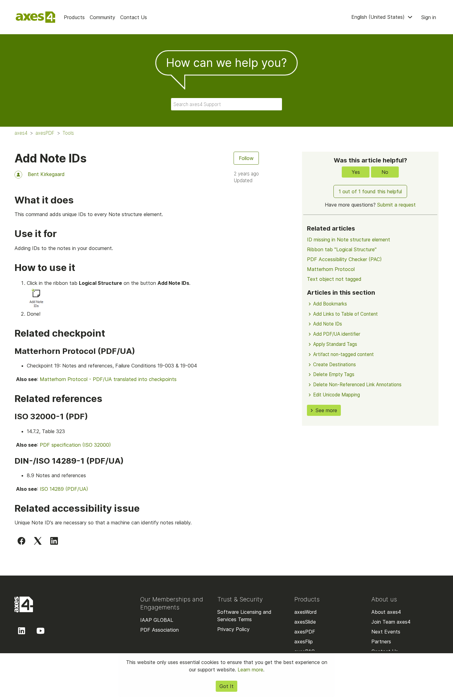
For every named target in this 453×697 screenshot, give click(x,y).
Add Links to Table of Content (345, 314)
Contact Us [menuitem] (133, 17)
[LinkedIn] (54, 541)
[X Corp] (38, 541)
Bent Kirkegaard (46, 174)
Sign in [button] (428, 17)
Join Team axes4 (390, 622)
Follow (246, 158)
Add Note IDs (327, 324)
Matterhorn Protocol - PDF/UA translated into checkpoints (108, 379)
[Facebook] (21, 541)
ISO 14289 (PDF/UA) (64, 489)
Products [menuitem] (74, 17)
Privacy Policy (233, 629)
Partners (381, 641)
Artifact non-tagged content (343, 354)
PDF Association (159, 630)
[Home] (35, 17)
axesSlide (305, 622)
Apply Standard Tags (335, 344)
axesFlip (303, 641)
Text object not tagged (334, 279)
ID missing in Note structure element (348, 239)
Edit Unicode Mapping (336, 395)
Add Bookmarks (330, 304)
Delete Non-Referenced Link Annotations (357, 384)
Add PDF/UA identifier (336, 334)
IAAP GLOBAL (156, 620)
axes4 (20, 133)
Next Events (385, 632)
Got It (226, 686)
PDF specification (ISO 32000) (75, 445)
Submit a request (396, 205)
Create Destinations (334, 364)
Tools (68, 133)
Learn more (250, 669)
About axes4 (386, 612)
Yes (356, 172)
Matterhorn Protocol (331, 269)
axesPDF (45, 133)
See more (326, 410)
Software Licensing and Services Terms (244, 615)
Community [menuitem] (102, 17)
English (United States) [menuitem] (378, 17)
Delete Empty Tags (333, 374)
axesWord (305, 612)
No (385, 172)
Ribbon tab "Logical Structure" (342, 249)
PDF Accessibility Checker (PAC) (344, 259)
